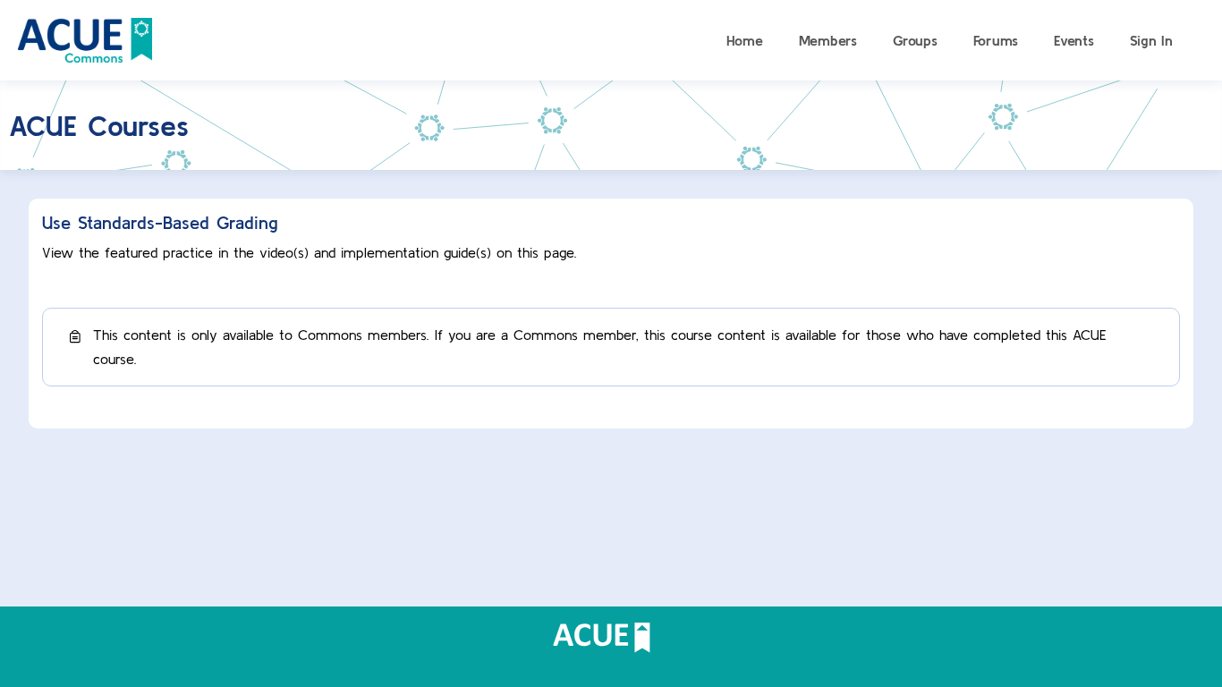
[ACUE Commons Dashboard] (85, 38)
